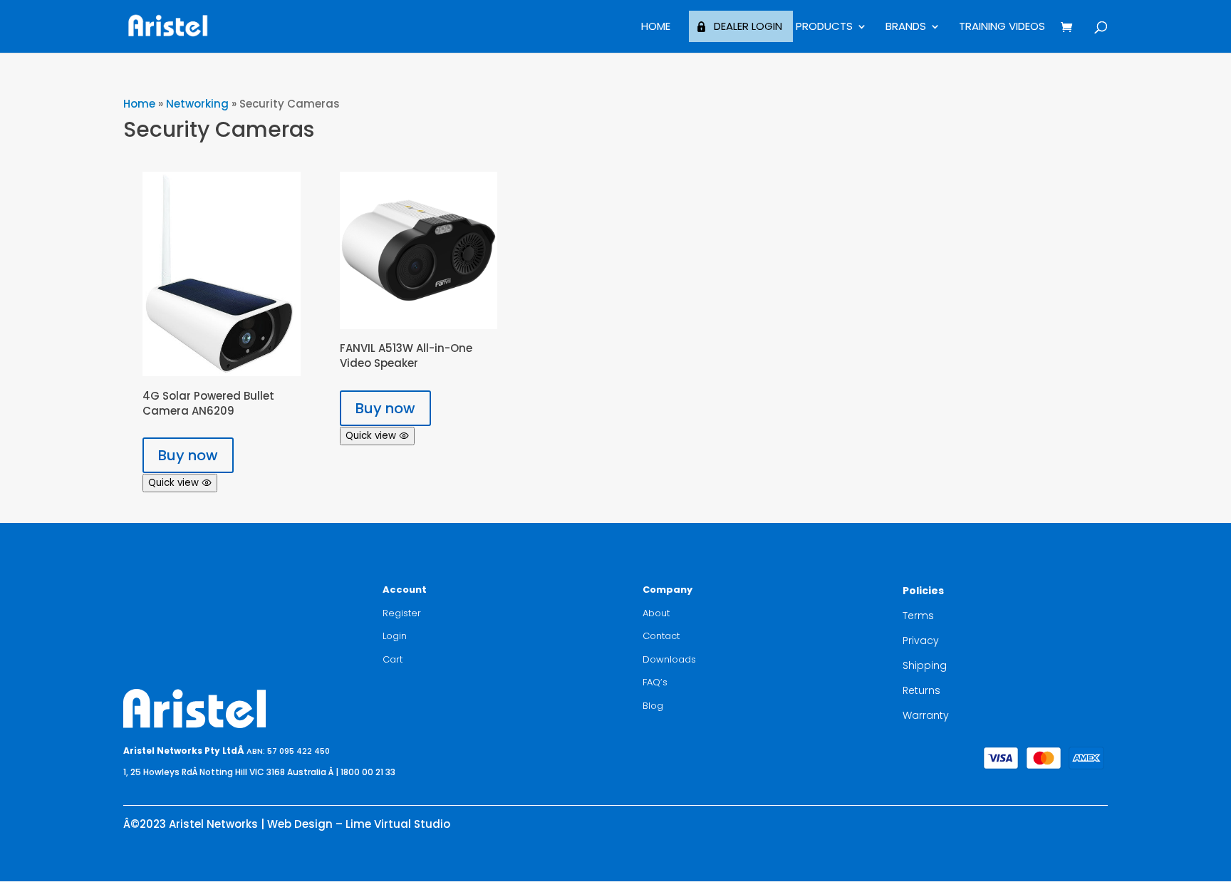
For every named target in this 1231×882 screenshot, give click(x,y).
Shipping (925, 665)
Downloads (669, 659)
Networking (197, 103)
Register (402, 613)
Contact (661, 636)
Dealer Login (748, 26)
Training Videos (1002, 27)
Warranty (926, 715)
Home (655, 27)
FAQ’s (655, 682)
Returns (921, 690)
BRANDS (905, 27)
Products (824, 27)
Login (395, 636)
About (656, 613)
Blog (653, 705)
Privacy (921, 640)
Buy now (188, 455)
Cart (392, 659)
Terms (918, 615)
